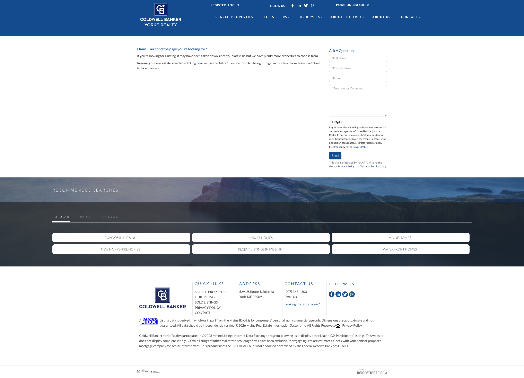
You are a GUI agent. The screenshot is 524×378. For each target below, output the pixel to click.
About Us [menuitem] (381, 17)
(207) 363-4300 (355, 5)
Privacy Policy (360, 146)
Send (335, 155)
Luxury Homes (260, 237)
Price (85, 216)
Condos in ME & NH (120, 237)
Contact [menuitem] (409, 17)
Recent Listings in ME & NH (260, 249)
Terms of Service (369, 166)
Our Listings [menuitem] (205, 297)
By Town (110, 216)
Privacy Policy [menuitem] (208, 307)
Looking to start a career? (302, 304)
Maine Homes (399, 237)
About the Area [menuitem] (346, 17)
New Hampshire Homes (120, 249)
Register (218, 5)
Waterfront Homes (400, 249)
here (199, 63)
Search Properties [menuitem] (235, 17)
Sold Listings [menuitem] (206, 302)
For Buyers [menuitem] (309, 17)
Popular (60, 216)
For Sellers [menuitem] (275, 17)
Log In (233, 5)
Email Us (291, 297)
